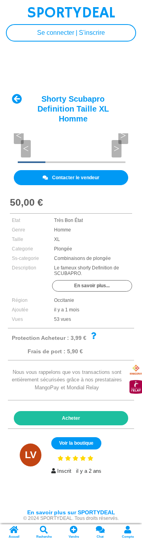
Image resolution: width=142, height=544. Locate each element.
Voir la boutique (76, 443)
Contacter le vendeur (75, 177)
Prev (27, 144)
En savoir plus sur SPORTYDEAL (71, 512)
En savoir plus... (92, 285)
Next (115, 144)
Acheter (71, 418)
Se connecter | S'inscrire (71, 32)
